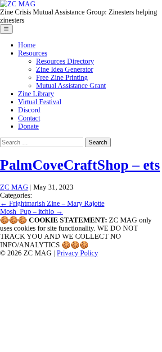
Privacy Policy (77, 253)
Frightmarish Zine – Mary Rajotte (52, 203)
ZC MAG (14, 187)
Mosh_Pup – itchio (31, 211)
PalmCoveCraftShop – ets (80, 165)
